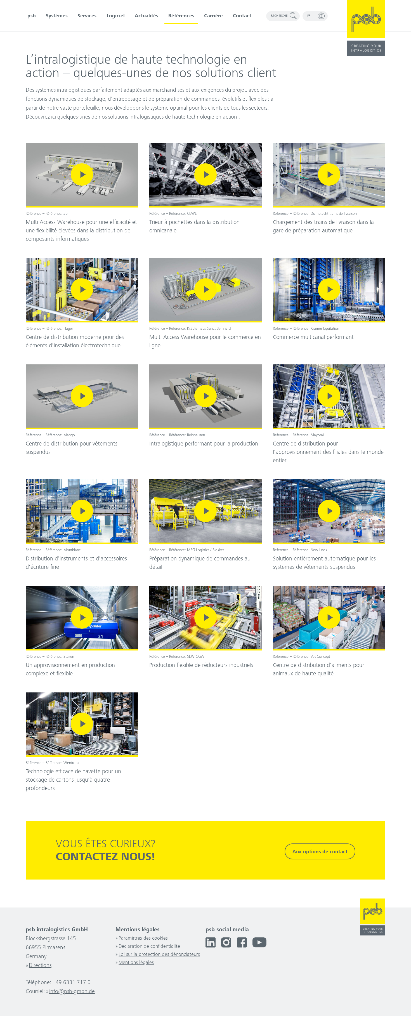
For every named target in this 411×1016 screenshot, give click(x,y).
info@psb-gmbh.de (72, 992)
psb (31, 16)
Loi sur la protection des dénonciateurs (159, 954)
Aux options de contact (320, 852)
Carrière (213, 16)
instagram (226, 942)
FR (308, 16)
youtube (259, 942)
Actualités (146, 16)
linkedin (211, 942)
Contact (242, 16)
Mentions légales (136, 962)
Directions (40, 966)
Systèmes (57, 16)
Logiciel (116, 16)
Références (181, 16)
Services (86, 16)
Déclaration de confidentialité (149, 946)
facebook (242, 942)
